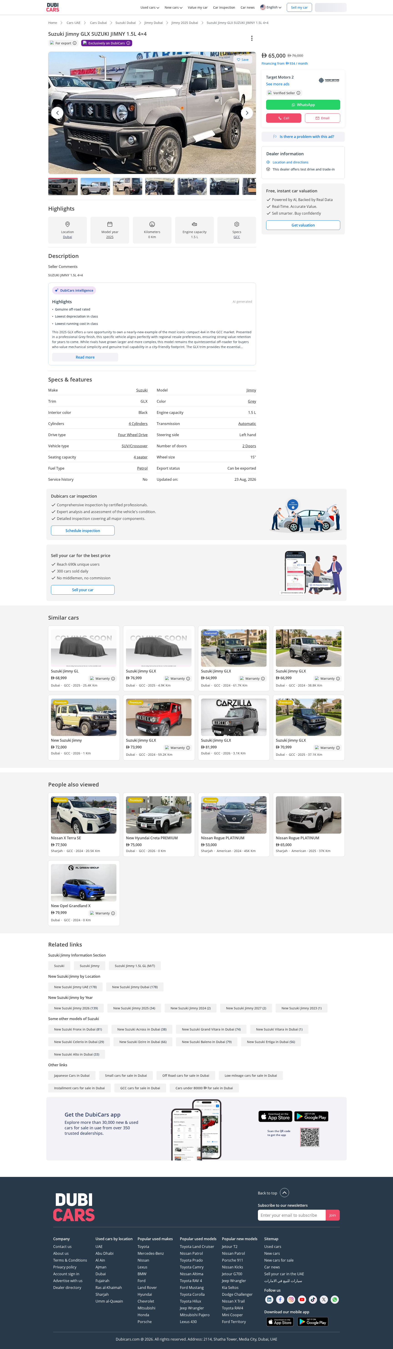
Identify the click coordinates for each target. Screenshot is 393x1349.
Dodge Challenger (237, 1294)
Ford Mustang (192, 1287)
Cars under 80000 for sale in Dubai (204, 1088)
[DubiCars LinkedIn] (269, 1299)
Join (333, 1215)
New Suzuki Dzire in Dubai (139, 1042)
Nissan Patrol (191, 1253)
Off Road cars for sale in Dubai (185, 1075)
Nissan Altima (191, 1273)
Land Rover (147, 1287)
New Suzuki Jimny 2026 (72, 1008)
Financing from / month (285, 63)
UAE (99, 1246)
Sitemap (271, 1238)
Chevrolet (146, 1301)
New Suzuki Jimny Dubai (130, 987)
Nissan (143, 1260)
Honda (143, 1314)
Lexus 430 (188, 1321)
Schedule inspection (83, 530)
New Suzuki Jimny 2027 (244, 1008)
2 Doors (249, 445)
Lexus (142, 1267)
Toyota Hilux (190, 1301)
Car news (272, 1267)
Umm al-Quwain (109, 1301)
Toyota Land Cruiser (197, 1246)
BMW (142, 1273)
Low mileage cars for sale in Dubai (251, 1075)
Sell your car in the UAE (284, 1273)
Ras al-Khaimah (109, 1287)
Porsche (145, 1321)
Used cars (272, 1246)
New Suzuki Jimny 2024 (188, 1008)
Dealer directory (67, 1287)
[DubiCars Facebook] (280, 1299)
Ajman (101, 1267)
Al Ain (100, 1260)
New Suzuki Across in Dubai (138, 1029)
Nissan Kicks (232, 1267)
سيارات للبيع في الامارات (283, 1280)
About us (61, 1253)
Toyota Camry (192, 1267)
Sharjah (102, 1294)
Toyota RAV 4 (191, 1280)
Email (325, 118)
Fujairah (102, 1280)
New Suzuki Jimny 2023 (299, 1008)
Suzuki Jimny (89, 966)
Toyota (143, 1246)
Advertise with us (68, 1280)
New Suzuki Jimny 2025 (131, 1008)
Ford (142, 1280)
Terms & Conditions (70, 1260)
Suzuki (59, 966)
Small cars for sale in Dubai (126, 1075)
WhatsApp (306, 104)
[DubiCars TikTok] (313, 1299)
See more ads (278, 84)
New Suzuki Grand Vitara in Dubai (208, 1029)
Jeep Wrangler (192, 1308)
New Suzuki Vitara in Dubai (277, 1029)
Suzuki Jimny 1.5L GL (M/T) (135, 966)
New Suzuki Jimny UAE (71, 987)
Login (331, 7)
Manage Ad (273, 38)
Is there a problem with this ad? (307, 136)
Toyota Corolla (192, 1294)
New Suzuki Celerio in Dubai (76, 1042)
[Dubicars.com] (74, 1207)
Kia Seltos (230, 1287)
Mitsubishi (146, 1308)
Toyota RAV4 (232, 1308)
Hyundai (145, 1294)
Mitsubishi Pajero (195, 1314)
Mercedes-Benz (151, 1253)
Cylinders (138, 423)
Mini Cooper (232, 1314)
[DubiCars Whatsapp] (334, 1299)
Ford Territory (234, 1321)
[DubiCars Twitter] (324, 1299)
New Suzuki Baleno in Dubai (203, 1042)
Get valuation (303, 225)
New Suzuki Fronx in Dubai (75, 1029)
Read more (85, 357)
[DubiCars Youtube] (302, 1299)
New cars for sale (279, 1260)
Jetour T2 (229, 1246)
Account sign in (66, 1273)
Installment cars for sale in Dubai (79, 1088)
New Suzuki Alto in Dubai (73, 1054)
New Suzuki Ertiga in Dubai (268, 1042)
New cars (272, 1253)
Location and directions (290, 162)
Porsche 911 (232, 1260)
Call (286, 118)
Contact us (62, 1246)
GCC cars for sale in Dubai (140, 1088)
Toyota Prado (191, 1260)
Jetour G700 (232, 1273)
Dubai (101, 1273)
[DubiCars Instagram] (291, 1299)
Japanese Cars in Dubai (72, 1075)
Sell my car (299, 7)
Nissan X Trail (233, 1301)
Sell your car (82, 589)
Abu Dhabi (104, 1253)
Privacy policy (64, 1267)
